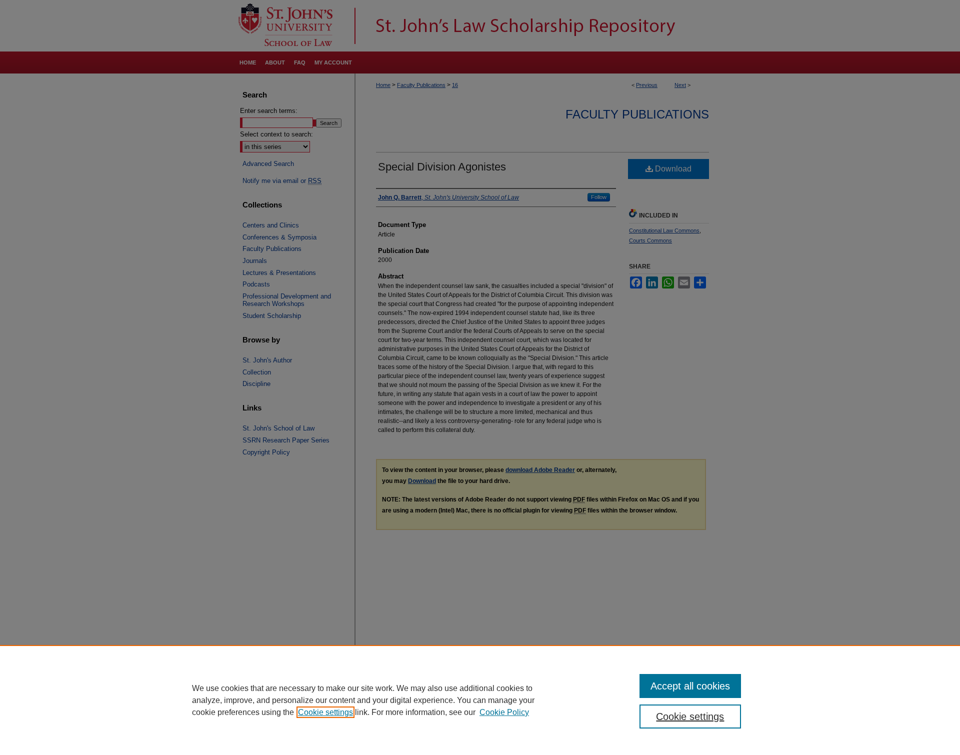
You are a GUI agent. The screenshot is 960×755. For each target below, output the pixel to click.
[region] (480, 700)
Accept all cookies (690, 686)
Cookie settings (325, 712)
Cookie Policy (504, 712)
